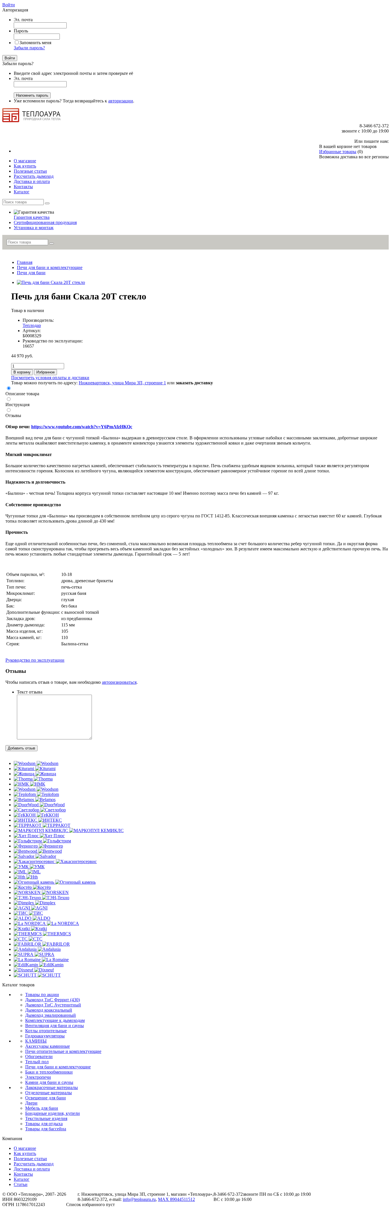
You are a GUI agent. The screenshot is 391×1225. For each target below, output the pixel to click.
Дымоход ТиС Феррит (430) (52, 999)
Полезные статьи (30, 1158)
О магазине (25, 1148)
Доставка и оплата (32, 1168)
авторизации (120, 100)
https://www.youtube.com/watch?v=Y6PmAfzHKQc (81, 426)
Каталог (21, 1179)
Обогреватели (39, 1056)
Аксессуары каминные (47, 1046)
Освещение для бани (45, 1097)
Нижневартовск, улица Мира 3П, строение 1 (122, 382)
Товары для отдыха (44, 1123)
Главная (24, 262)
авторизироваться (119, 682)
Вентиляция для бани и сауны (54, 1025)
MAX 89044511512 (176, 1199)
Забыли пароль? (29, 47)
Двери (31, 1103)
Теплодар (32, 325)
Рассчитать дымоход (34, 1163)
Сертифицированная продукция (45, 222)
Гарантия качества (32, 217)
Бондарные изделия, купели (52, 1113)
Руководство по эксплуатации (34, 660)
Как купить (25, 1153)
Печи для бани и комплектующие (49, 267)
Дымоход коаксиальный (48, 1010)
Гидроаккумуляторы (45, 1035)
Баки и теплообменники (49, 1072)
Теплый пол (37, 1061)
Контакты (23, 1174)
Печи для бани (31, 272)
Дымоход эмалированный (50, 1015)
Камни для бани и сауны (49, 1082)
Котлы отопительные (46, 1030)
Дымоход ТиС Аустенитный (53, 1004)
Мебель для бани (41, 1108)
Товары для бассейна (45, 1128)
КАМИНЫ (36, 1041)
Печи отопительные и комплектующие (63, 1051)
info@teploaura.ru (139, 1199)
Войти (8, 4)
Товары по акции (42, 994)
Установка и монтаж (34, 227)
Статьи (20, 1184)
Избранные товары (337, 151)
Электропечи (38, 1077)
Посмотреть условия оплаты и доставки (50, 377)
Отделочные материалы (48, 1092)
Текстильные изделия (46, 1118)
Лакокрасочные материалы (51, 1087)
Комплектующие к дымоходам (55, 1020)
